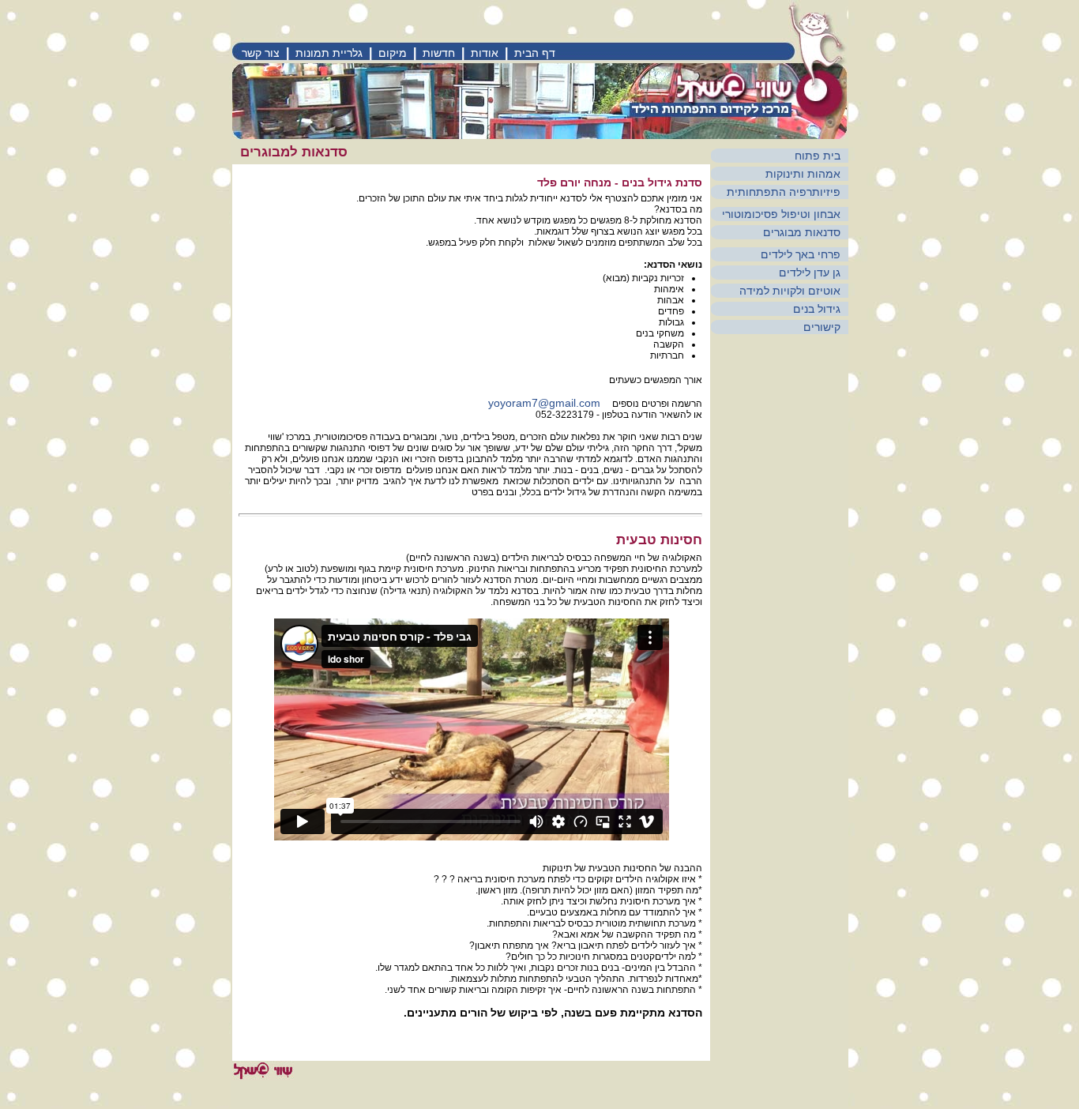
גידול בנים (816, 309)
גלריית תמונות (329, 53)
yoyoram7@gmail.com (544, 403)
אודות (484, 53)
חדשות (439, 53)
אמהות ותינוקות (802, 173)
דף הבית (534, 53)
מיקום (392, 53)
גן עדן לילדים (809, 272)
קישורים (821, 327)
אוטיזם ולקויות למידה (789, 290)
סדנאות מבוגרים (801, 232)
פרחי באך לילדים (800, 254)
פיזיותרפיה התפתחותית (783, 192)
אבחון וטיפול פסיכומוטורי (781, 214)
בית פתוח (817, 155)
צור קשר (261, 53)
